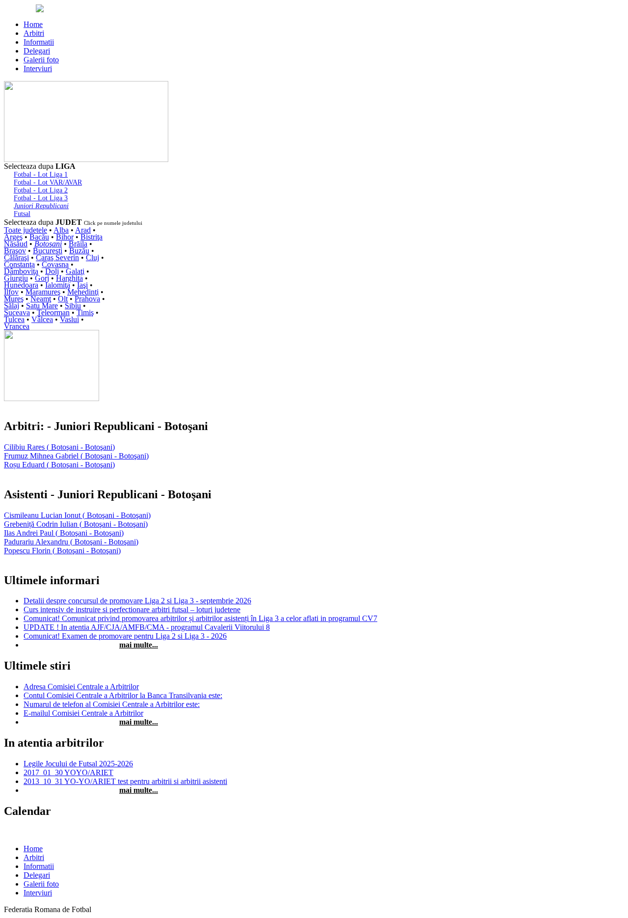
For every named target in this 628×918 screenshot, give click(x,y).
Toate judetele (25, 230)
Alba (61, 230)
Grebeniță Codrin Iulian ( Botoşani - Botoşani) (76, 524)
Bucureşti (47, 250)
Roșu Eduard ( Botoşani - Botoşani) (59, 464)
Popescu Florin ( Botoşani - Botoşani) (62, 550)
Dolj (52, 271)
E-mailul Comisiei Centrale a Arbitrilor (83, 713)
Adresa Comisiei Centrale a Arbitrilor (81, 686)
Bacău (39, 237)
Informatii (39, 42)
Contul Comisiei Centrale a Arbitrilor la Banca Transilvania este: (123, 695)
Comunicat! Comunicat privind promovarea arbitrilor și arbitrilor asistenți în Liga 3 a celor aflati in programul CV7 (200, 618)
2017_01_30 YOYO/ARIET (68, 772)
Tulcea (14, 319)
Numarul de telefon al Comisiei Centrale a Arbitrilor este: (112, 704)
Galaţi (75, 271)
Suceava (17, 312)
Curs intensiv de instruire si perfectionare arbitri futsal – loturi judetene (132, 609)
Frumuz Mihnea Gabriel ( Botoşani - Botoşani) (76, 456)
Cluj (92, 257)
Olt (63, 299)
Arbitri (34, 33)
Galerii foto (41, 59)
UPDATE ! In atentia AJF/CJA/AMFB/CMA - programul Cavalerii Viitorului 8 (147, 627)
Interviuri (38, 68)
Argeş (13, 237)
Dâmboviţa (21, 271)
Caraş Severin (57, 257)
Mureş (14, 299)
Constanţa (19, 264)
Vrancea (16, 326)
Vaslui (69, 319)
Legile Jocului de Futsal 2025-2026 (78, 763)
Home (33, 24)
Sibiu (73, 305)
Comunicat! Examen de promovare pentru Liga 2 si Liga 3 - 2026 (125, 636)
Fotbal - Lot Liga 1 (41, 174)
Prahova (87, 299)
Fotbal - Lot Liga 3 (41, 198)
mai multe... (138, 645)
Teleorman (53, 312)
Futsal (22, 213)
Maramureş (43, 292)
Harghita (69, 278)
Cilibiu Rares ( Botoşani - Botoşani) (59, 447)
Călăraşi (16, 257)
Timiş (85, 312)
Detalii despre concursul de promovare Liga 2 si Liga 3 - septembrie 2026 (137, 600)
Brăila (78, 244)
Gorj (42, 278)
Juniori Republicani (41, 206)
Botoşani (48, 244)
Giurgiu (16, 278)
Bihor (65, 237)
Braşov (15, 250)
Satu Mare (42, 305)
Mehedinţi (83, 292)
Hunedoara (21, 285)
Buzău (79, 250)
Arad (83, 230)
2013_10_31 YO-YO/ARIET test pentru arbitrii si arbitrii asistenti (125, 781)
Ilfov (11, 292)
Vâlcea (42, 319)
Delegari (37, 51)
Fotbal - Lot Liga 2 (41, 190)
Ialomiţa (57, 285)
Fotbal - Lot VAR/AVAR (48, 182)
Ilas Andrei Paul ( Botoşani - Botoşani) (64, 533)
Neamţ (40, 299)
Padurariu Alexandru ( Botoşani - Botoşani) (71, 542)
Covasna (55, 264)
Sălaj (11, 305)
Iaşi (82, 285)
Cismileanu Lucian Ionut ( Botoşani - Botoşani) (77, 515)
